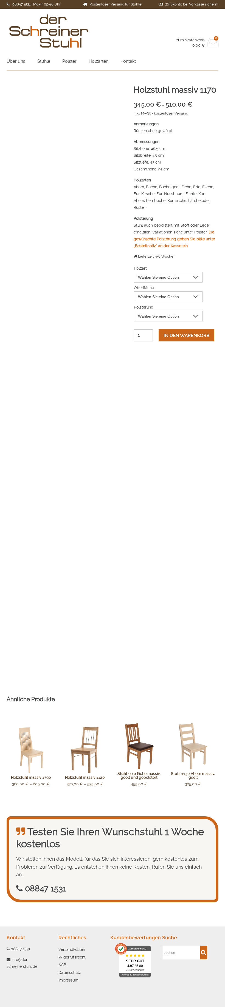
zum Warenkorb (190, 40)
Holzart (140, 268)
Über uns (16, 61)
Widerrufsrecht (72, 957)
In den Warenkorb (186, 335)
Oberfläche (144, 288)
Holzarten (98, 61)
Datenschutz (69, 972)
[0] (213, 45)
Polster (69, 61)
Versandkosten (71, 949)
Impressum (68, 980)
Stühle (43, 61)
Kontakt (128, 61)
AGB (62, 965)
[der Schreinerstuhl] (60, 31)
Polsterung (143, 307)
